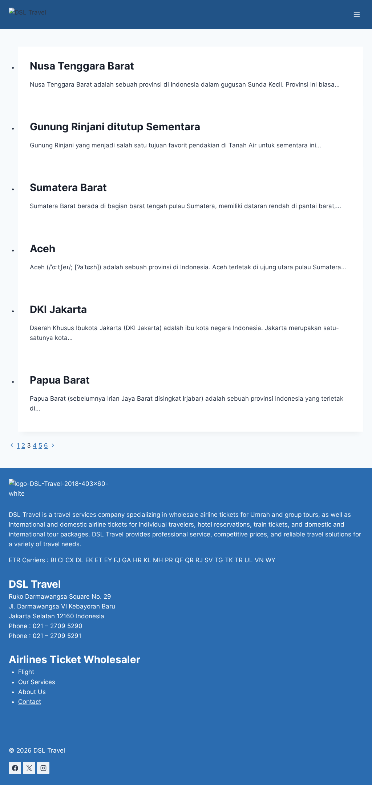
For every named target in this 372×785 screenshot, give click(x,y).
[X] (29, 768)
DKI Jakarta (58, 309)
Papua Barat (60, 380)
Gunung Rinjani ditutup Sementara (115, 126)
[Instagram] (43, 768)
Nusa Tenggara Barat (82, 66)
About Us (32, 691)
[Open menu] (356, 14)
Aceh (42, 248)
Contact (29, 701)
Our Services (36, 682)
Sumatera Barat (68, 187)
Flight (26, 671)
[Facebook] (15, 768)
